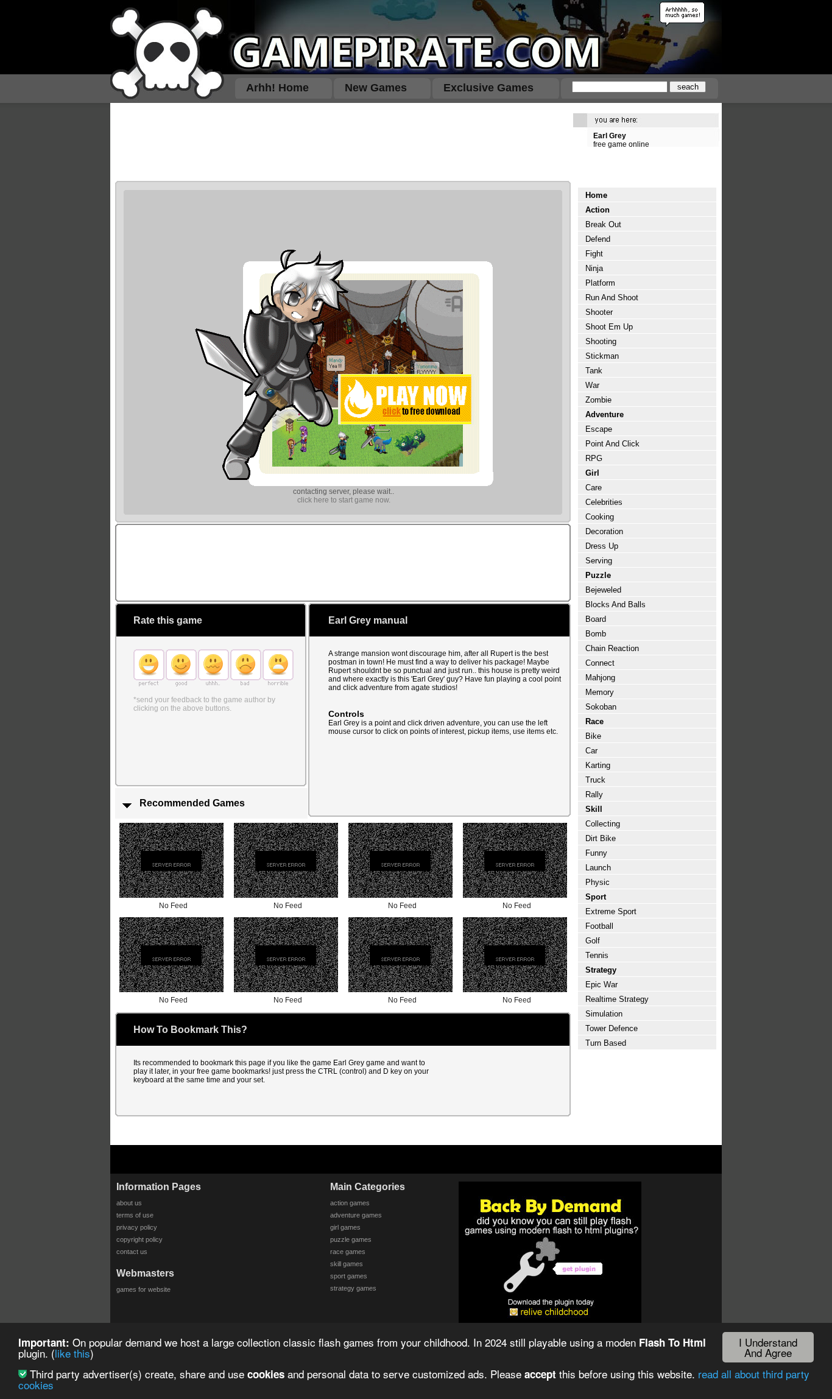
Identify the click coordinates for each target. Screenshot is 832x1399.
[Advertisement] (339, 141)
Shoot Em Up (609, 326)
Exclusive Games (488, 88)
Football (599, 926)
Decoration (604, 531)
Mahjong (600, 677)
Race (594, 721)
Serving (598, 560)
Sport (595, 896)
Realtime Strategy (617, 999)
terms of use (134, 1215)
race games (347, 1251)
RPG (593, 458)
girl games (345, 1227)
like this (72, 1353)
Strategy (600, 969)
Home (596, 195)
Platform (600, 282)
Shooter (599, 312)
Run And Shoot (611, 297)
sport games (348, 1276)
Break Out (603, 224)
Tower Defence (611, 1028)
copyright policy (139, 1239)
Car (591, 750)
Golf (592, 940)
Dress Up (601, 546)
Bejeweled (603, 589)
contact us (131, 1251)
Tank (593, 370)
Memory (599, 692)
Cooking (599, 516)
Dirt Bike (600, 838)
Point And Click (612, 443)
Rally (594, 794)
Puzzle (598, 575)
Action (597, 209)
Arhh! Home (277, 88)
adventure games (356, 1215)
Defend (597, 239)
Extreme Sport (610, 911)
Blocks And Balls (615, 604)
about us (129, 1203)
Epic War (601, 984)
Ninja (594, 268)
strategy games (353, 1288)
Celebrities (603, 502)
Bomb (595, 633)
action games (350, 1203)
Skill (593, 809)
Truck (595, 779)
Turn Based (605, 1043)
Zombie (598, 399)
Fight (594, 253)
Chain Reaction (612, 648)
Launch (598, 867)
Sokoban (600, 706)
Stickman (602, 356)
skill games (346, 1263)
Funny (596, 853)
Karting (597, 765)
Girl (592, 472)
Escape (598, 429)
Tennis (596, 955)
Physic (597, 882)
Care (593, 487)
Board (595, 619)
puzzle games (351, 1239)
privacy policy (136, 1227)
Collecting (602, 823)
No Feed (173, 905)
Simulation (603, 1013)
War (592, 385)
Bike (593, 736)
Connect (600, 663)
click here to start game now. (343, 500)
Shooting (600, 341)
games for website (143, 1289)
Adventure (604, 414)
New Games (376, 88)
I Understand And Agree (768, 1347)
